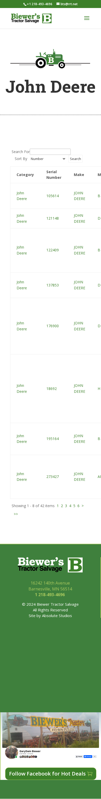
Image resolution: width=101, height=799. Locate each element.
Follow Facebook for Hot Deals (47, 773)
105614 (52, 195)
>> (16, 514)
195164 (52, 438)
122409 (52, 249)
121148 (52, 218)
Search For (21, 151)
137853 (52, 285)
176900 (52, 325)
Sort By (21, 158)
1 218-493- (50, 594)
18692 (51, 388)
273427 (52, 476)
